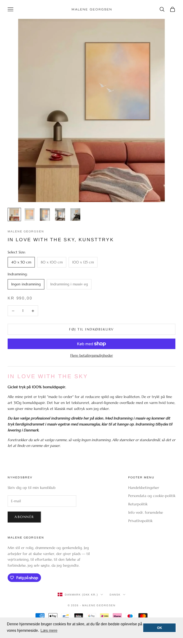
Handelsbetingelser (143, 487)
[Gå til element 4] (60, 214)
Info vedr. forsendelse (145, 512)
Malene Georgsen (26, 231)
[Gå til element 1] (14, 214)
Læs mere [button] (49, 630)
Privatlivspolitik (140, 520)
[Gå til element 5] (75, 214)
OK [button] (159, 628)
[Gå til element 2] (29, 214)
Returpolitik (137, 504)
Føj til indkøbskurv (91, 329)
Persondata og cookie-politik (151, 495)
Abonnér (24, 517)
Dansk (115, 594)
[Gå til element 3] (44, 214)
